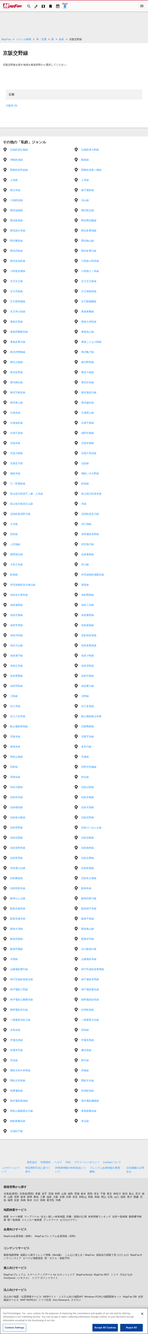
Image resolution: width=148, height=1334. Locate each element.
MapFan (6, 39)
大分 (36, 1200)
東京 (109, 1193)
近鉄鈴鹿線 (87, 868)
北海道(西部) (26, 1193)
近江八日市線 (17, 716)
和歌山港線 (16, 756)
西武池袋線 (16, 210)
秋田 (57, 1193)
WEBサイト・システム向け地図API (63, 1296)
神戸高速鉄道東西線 (92, 969)
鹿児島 (50, 1200)
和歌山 (83, 1196)
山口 (116, 1196)
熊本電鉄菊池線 (19, 1100)
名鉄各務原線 (88, 645)
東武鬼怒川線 (88, 392)
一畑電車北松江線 (20, 1019)
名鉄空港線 (16, 615)
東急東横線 (87, 311)
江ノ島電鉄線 (17, 483)
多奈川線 (86, 746)
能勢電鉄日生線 (19, 1009)
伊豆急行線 (87, 544)
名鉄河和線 (16, 635)
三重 (42, 1196)
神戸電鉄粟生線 (90, 989)
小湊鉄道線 (16, 200)
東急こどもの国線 (91, 341)
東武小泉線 (87, 372)
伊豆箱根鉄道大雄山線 (22, 584)
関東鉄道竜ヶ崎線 (91, 169)
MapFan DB (130, 1296)
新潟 (124, 1193)
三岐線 (14, 696)
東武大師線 (16, 362)
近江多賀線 (87, 706)
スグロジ (76, 1299)
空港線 (85, 756)
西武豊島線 (16, 240)
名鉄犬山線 (16, 645)
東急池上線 (87, 331)
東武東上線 (16, 402)
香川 (129, 1196)
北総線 (85, 463)
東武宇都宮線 (17, 392)
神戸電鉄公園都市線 (21, 999)
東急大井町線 (88, 321)
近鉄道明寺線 (17, 847)
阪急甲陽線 (16, 949)
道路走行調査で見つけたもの (112, 1254)
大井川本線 (16, 564)
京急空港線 (87, 443)
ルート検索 (16, 1216)
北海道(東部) (11, 1193)
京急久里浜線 (88, 453)
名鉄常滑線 (16, 625)
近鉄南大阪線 (17, 817)
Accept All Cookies (105, 1327)
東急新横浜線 (88, 1110)
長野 (16, 1196)
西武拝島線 (16, 250)
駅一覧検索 (14, 1219)
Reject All (131, 1327)
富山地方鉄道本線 (91, 493)
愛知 (36, 1196)
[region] (74, 1321)
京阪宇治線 (87, 736)
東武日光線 (87, 382)
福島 (70, 1193)
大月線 (14, 524)
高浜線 (14, 1060)
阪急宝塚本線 (17, 918)
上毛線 (85, 180)
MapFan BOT (101, 1274)
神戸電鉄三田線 (19, 989)
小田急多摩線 (17, 271)
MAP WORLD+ (28, 1299)
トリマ (114, 1274)
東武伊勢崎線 (17, 352)
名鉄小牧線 (87, 655)
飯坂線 (85, 159)
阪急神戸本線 (88, 908)
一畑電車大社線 (90, 1019)
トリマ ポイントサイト (45, 1277)
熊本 (29, 1200)
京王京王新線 (88, 281)
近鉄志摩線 (87, 857)
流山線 (85, 200)
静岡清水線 (16, 554)
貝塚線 (85, 1070)
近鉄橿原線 (16, 807)
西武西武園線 (88, 220)
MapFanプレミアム (15, 1274)
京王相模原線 (88, 291)
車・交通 (41, 39)
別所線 (14, 534)
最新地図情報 (11, 1254)
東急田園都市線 (19, 331)
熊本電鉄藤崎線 (90, 1100)
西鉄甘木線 (87, 1080)
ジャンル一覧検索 (32, 1219)
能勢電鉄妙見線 (90, 999)
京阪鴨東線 (87, 726)
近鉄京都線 (87, 797)
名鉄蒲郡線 (16, 604)
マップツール (31, 1216)
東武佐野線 (16, 372)
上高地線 (15, 544)
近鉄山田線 (87, 787)
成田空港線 (87, 432)
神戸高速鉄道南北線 (21, 979)
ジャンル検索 (23, 39)
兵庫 (68, 1196)
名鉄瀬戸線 (16, 655)
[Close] (142, 1314)
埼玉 (96, 1193)
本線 (83, 503)
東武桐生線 (16, 382)
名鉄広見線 (16, 665)
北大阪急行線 (88, 949)
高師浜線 (15, 777)
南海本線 (15, 746)
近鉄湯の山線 (17, 868)
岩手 (44, 1193)
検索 (6, 1216)
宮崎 (42, 1200)
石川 (137, 1193)
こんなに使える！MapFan (80, 1254)
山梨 (10, 1196)
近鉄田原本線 (17, 888)
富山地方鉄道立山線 (21, 503)
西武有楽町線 (17, 260)
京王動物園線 (88, 301)
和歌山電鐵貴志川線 (21, 1110)
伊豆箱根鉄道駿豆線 (92, 574)
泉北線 (85, 1121)
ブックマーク (50, 1219)
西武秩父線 (87, 210)
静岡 (29, 1196)
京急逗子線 (16, 463)
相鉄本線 (15, 473)
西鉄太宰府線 (17, 1080)
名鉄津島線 (87, 665)
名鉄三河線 (87, 604)
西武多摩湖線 (88, 230)
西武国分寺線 (17, 230)
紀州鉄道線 (87, 1009)
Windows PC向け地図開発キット (102, 1296)
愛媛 (136, 1196)
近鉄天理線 (87, 807)
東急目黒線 (16, 321)
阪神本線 (86, 888)
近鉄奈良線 (16, 797)
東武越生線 (87, 402)
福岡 (10, 1200)
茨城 (76, 1193)
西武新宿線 (16, 220)
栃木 (83, 1193)
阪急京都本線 (17, 908)
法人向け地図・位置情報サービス (23, 1296)
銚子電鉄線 (87, 190)
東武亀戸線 (87, 352)
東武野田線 (87, 362)
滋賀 (49, 1196)
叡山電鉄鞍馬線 (19, 726)
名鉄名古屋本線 (19, 594)
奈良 (75, 1196)
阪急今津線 (16, 928)
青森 (37, 1193)
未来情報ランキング (99, 1216)
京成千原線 (16, 432)
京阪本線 (15, 736)
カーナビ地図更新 (33, 1258)
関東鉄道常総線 (19, 169)
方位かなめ (126, 1274)
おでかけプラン (69, 1219)
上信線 (14, 180)
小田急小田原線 (90, 260)
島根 (97, 1196)
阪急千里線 (87, 918)
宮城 (50, 1193)
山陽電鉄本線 (88, 959)
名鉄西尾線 (87, 594)
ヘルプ (58, 1162)
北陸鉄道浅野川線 (20, 513)
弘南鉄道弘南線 (19, 149)
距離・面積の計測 (76, 1216)
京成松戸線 (16, 1131)
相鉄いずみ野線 (90, 473)
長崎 (23, 1200)
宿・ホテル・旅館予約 (57, 1258)
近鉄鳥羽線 (16, 857)
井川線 (85, 564)
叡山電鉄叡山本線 (91, 716)
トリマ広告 (45, 1299)
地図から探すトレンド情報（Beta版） (41, 1254)
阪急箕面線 (16, 938)
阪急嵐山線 (87, 928)
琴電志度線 (16, 1040)
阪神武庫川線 (88, 898)
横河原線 (86, 1050)
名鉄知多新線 (88, 635)
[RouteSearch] (36, 6)
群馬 (89, 1193)
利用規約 (46, 1162)
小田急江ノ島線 (90, 271)
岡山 (103, 1196)
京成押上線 (87, 412)
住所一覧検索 (119, 1216)
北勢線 (85, 696)
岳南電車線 (87, 554)
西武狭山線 (87, 240)
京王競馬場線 (17, 301)
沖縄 (58, 1200)
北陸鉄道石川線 (90, 513)
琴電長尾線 (87, 1040)
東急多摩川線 (17, 341)
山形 (63, 1193)
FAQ (68, 1162)
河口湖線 (86, 524)
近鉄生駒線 (87, 837)
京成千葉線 (87, 422)
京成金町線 (16, 422)
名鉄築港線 (87, 625)
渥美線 (85, 584)
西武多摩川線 (88, 250)
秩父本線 (15, 190)
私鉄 (61, 39)
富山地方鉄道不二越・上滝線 (26, 493)
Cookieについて (112, 1162)
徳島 (123, 1196)
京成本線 (15, 412)
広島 (110, 1196)
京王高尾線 (16, 291)
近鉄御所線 (87, 847)
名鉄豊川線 (87, 685)
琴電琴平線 (16, 1050)
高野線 (14, 766)
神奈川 (117, 1193)
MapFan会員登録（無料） (18, 1236)
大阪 (55, 1196)
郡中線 (85, 1060)
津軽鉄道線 (16, 159)
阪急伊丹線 (87, 938)
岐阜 (23, 1196)
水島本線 (15, 1029)
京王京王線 (16, 281)
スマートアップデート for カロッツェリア (51, 1274)
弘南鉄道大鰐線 (90, 149)
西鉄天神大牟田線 (20, 1070)
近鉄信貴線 (16, 837)
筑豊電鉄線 (16, 1090)
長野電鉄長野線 (90, 534)
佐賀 (16, 1200)
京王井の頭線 (17, 311)
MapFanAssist (84, 1274)
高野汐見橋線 (88, 766)
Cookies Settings (14, 1327)
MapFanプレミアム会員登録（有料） (56, 1236)
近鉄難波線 (16, 878)
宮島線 (85, 1029)
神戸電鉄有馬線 (90, 979)
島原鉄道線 (87, 1090)
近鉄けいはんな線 (91, 827)
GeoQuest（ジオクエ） (17, 1277)
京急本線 (15, 443)
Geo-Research (61, 1299)
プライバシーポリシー (86, 1162)
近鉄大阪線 (16, 787)
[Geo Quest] (65, 6)
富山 (131, 1193)
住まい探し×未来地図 (53, 1216)
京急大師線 (16, 453)
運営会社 (32, 1162)
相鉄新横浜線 (17, 1121)
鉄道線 (85, 483)
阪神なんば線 (17, 898)
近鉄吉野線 (87, 817)
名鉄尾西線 (16, 675)
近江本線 (15, 706)
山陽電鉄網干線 (19, 969)
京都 (62, 1196)
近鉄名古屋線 (88, 878)
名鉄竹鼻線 (87, 675)
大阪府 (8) (11, 105)
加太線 (85, 777)
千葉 (102, 1193)
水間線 (14, 959)
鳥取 (90, 1196)
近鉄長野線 (16, 827)
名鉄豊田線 (87, 615)
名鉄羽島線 (16, 685)
